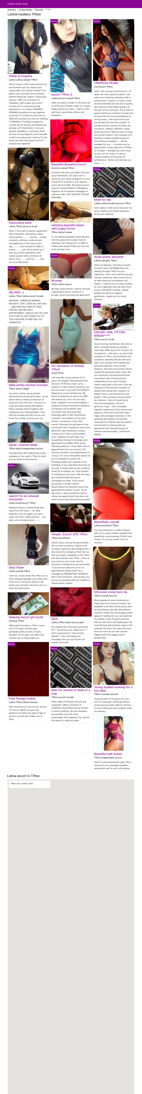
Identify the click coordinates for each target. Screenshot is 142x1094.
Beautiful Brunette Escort (68, 164)
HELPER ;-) (16, 292)
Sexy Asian (16, 567)
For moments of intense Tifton (67, 367)
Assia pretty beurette (109, 257)
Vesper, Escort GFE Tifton (69, 534)
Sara (54, 618)
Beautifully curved (106, 522)
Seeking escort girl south (26, 617)
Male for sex (102, 199)
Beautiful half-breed (108, 754)
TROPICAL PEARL (106, 83)
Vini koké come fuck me (110, 592)
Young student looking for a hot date (113, 688)
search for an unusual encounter (24, 497)
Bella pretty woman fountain (28, 385)
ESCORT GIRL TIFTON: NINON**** (109, 333)
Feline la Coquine (20, 76)
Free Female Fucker (22, 698)
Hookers (12, 9)
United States (25, 9)
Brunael (56, 280)
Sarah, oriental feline (23, 445)
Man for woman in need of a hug (70, 691)
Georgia (39, 9)
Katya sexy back (20, 222)
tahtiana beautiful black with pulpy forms (67, 226)
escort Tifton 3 (61, 94)
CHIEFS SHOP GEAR (18, 4)
